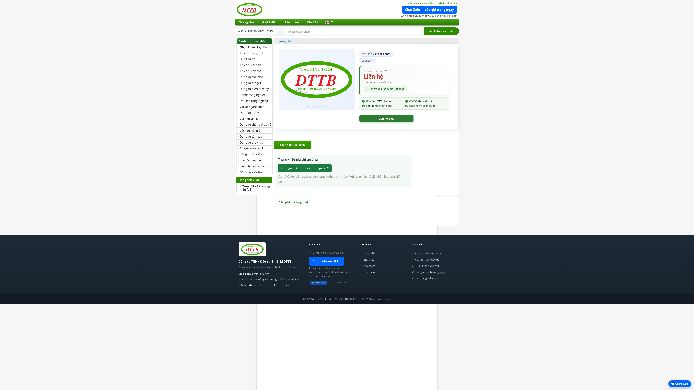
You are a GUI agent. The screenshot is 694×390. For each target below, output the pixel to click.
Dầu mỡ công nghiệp (254, 101)
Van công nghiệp (251, 160)
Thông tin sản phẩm (293, 145)
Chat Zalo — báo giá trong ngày (429, 10)
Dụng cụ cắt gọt (250, 83)
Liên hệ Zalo (386, 118)
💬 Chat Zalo (319, 282)
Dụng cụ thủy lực (251, 142)
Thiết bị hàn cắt (250, 71)
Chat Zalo (314, 22)
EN (332, 22)
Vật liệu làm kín (250, 119)
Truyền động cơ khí (253, 148)
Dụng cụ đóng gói (252, 113)
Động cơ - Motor (251, 172)
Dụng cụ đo (247, 59)
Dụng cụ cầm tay (251, 136)
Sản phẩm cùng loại (293, 202)
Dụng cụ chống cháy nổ (255, 125)
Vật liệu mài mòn (251, 131)
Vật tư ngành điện (252, 107)
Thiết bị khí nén (250, 65)
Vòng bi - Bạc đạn (252, 154)
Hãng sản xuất (249, 180)
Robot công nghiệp (253, 95)
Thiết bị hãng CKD (252, 53)
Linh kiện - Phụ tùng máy (253, 166)
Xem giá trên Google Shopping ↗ (305, 168)
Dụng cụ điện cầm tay (254, 89)
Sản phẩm (292, 22)
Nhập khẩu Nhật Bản (254, 47)
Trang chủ (246, 22)
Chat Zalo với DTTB (326, 261)
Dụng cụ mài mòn (252, 77)
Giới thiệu (269, 22)
